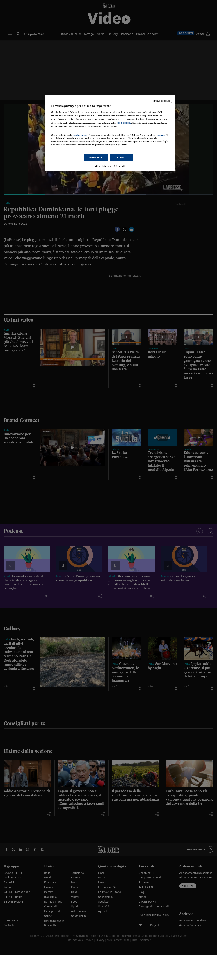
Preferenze (96, 157)
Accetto (122, 157)
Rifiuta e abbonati (161, 100)
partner (161, 135)
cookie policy (123, 123)
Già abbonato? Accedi (110, 166)
